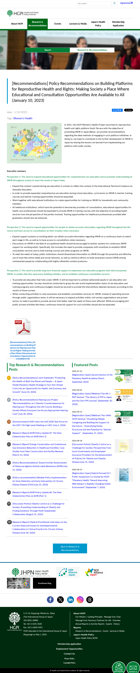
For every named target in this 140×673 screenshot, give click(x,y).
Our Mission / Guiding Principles (89, 617)
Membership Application (118, 24)
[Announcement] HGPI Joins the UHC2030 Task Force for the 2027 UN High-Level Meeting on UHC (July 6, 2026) (40, 423)
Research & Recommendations (37, 24)
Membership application (69, 644)
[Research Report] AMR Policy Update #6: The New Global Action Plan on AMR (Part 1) (37, 494)
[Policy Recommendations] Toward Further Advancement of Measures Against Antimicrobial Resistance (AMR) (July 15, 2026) (40, 466)
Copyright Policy (69, 663)
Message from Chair (112, 617)
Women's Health (22, 118)
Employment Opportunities (69, 649)
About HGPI (17, 24)
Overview (116, 620)
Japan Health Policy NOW (86, 638)
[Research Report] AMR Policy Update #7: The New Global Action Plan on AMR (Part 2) (37, 435)
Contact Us (69, 654)
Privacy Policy (69, 659)
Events (57, 24)
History (116, 624)
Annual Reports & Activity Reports (89, 624)
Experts (109, 624)
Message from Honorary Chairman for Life (93, 620)
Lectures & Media (78, 24)
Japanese (125, 3)
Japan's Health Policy (98, 24)
